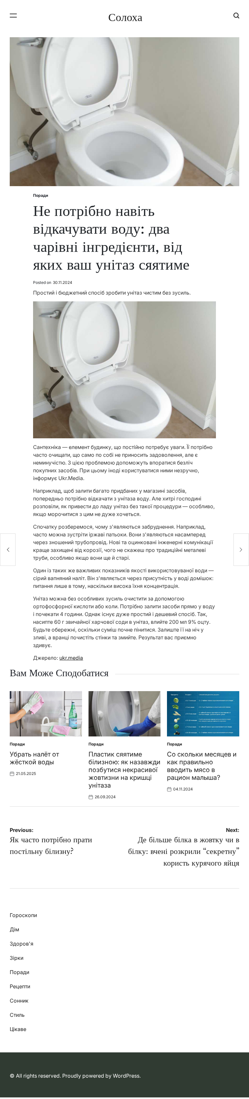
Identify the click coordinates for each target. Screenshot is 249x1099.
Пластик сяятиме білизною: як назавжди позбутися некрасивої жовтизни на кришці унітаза (124, 769)
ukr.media (71, 658)
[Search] (236, 15)
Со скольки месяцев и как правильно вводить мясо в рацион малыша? (202, 765)
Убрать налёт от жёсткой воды (34, 758)
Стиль (17, 1015)
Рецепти (20, 986)
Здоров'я (21, 943)
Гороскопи (23, 915)
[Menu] (13, 15)
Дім (14, 929)
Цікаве (18, 1029)
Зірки (16, 958)
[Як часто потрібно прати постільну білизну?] (8, 549)
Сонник (19, 1000)
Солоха (125, 17)
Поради (40, 195)
